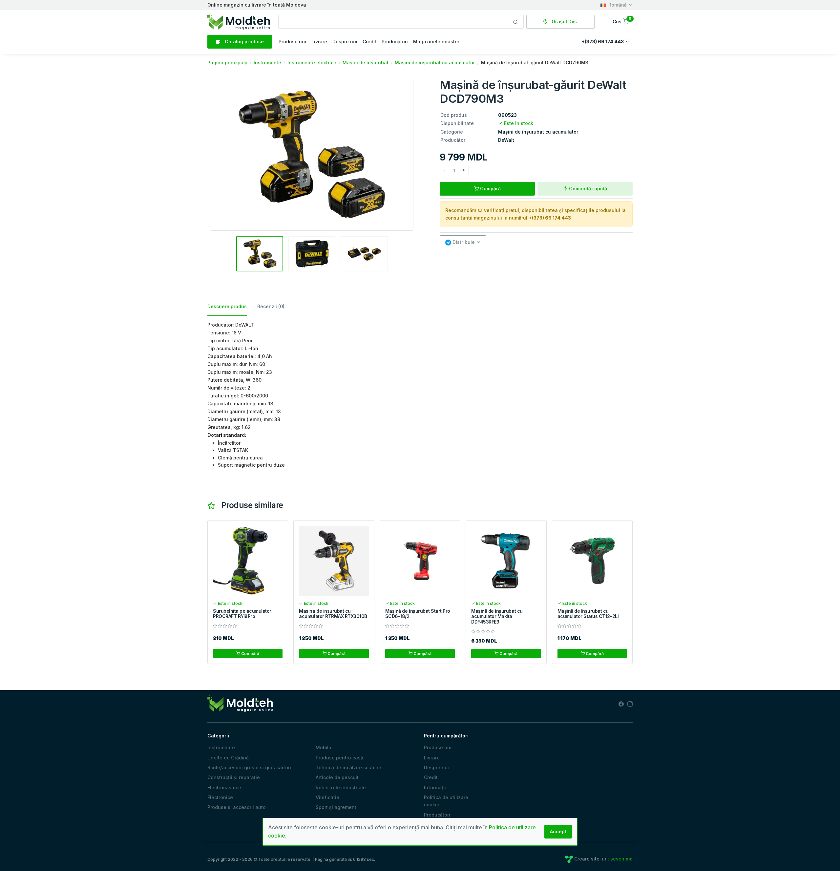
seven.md (621, 858)
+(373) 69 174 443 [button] (603, 41)
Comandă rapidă (587, 188)
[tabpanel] (420, 395)
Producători (395, 41)
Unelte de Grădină (228, 757)
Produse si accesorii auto (236, 807)
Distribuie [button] (463, 242)
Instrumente (221, 747)
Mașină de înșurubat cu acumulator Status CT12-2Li (588, 613)
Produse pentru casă (339, 757)
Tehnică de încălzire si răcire (348, 767)
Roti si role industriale (341, 787)
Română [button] (617, 5)
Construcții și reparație (233, 777)
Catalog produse (243, 41)
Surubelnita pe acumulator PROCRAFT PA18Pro (242, 613)
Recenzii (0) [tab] (270, 306)
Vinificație (327, 797)
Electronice (220, 797)
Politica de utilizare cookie (446, 801)
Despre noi (344, 41)
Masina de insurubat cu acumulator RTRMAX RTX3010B (333, 613)
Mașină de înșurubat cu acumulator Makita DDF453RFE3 (496, 616)
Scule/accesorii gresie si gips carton (249, 767)
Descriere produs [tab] (227, 306)
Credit (369, 41)
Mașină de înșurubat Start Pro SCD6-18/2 (417, 613)
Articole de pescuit (337, 777)
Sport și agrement (336, 807)
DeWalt (506, 140)
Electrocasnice (224, 787)
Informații (435, 787)
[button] (621, 21)
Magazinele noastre (436, 41)
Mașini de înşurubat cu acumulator (538, 132)
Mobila (323, 747)
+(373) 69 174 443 (550, 218)
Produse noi (292, 41)
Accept (558, 831)
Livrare (319, 41)
